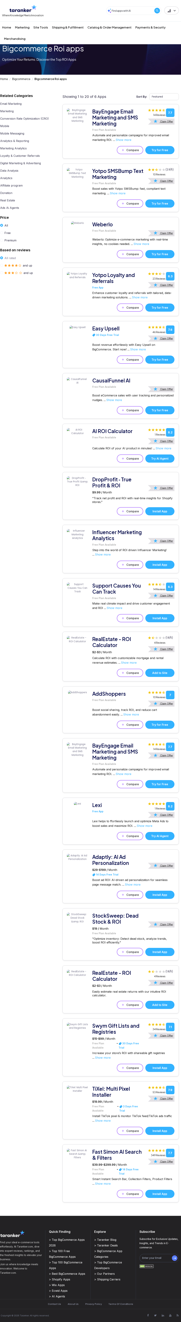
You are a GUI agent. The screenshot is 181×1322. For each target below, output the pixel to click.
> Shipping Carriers (107, 1279)
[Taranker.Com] (23, 8)
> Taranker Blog (105, 1239)
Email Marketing (11, 103)
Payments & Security (150, 27)
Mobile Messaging (12, 133)
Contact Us (54, 1304)
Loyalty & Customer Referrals (20, 156)
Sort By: (141, 96)
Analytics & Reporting (14, 141)
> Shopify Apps (59, 1279)
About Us (73, 1304)
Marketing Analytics (13, 148)
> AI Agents (57, 1296)
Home (6, 27)
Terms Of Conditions (121, 1304)
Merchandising (14, 39)
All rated (10, 258)
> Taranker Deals (106, 1245)
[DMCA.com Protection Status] (146, 1266)
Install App (160, 511)
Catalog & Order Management (109, 27)
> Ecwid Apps (58, 1290)
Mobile (4, 126)
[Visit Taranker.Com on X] (155, 1315)
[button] (171, 10)
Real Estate (7, 200)
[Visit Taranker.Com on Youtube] (170, 1315)
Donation (6, 193)
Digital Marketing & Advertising (20, 163)
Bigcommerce (21, 79)
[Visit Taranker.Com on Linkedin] (162, 1315)
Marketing (22, 27)
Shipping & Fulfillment (68, 27)
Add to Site (159, 673)
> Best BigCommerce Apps (67, 1273)
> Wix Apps (57, 1285)
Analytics (6, 178)
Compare (132, 150)
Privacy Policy (93, 1304)
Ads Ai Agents (9, 208)
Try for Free (159, 150)
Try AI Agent (159, 458)
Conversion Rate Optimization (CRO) (24, 118)
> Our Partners (104, 1273)
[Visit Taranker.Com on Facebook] (148, 1315)
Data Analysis (9, 170)
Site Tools (40, 27)
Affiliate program (11, 185)
